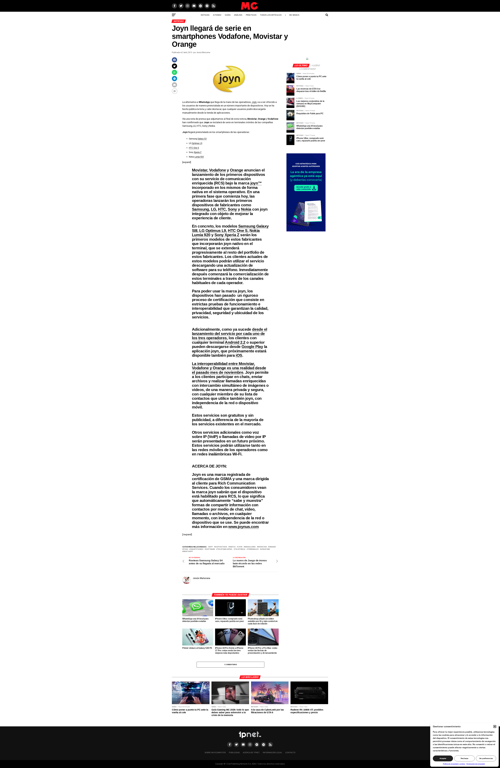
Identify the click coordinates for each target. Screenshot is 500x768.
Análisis (238, 15)
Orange (236, 170)
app (211, 547)
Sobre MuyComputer (215, 752)
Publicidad (234, 752)
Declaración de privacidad (475, 764)
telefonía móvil (224, 549)
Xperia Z (197, 152)
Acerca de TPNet (251, 752)
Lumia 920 (199, 157)
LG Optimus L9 (212, 230)
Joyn (254, 102)
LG (213, 209)
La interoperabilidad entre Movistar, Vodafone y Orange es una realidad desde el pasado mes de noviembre (229, 368)
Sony (232, 209)
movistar (262, 547)
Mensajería (250, 547)
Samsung (200, 209)
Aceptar (443, 758)
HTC (222, 209)
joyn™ (256, 183)
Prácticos (251, 15)
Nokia (246, 209)
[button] (494, 726)
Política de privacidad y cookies (454, 764)
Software (210, 549)
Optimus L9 (197, 143)
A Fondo (217, 15)
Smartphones (196, 549)
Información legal (272, 752)
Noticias (205, 15)
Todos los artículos (271, 15)
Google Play (252, 346)
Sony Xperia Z (226, 235)
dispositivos (221, 547)
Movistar (199, 170)
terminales (253, 549)
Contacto (290, 752)
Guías (227, 15)
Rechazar (464, 758)
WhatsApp (188, 551)
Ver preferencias (486, 758)
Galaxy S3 (202, 138)
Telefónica (240, 549)
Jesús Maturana (203, 52)
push (185, 549)
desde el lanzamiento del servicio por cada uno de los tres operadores (229, 333)
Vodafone (217, 170)
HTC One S (194, 148)
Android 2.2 (235, 342)
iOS (239, 355)
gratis (232, 547)
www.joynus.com (243, 526)
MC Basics (294, 15)
